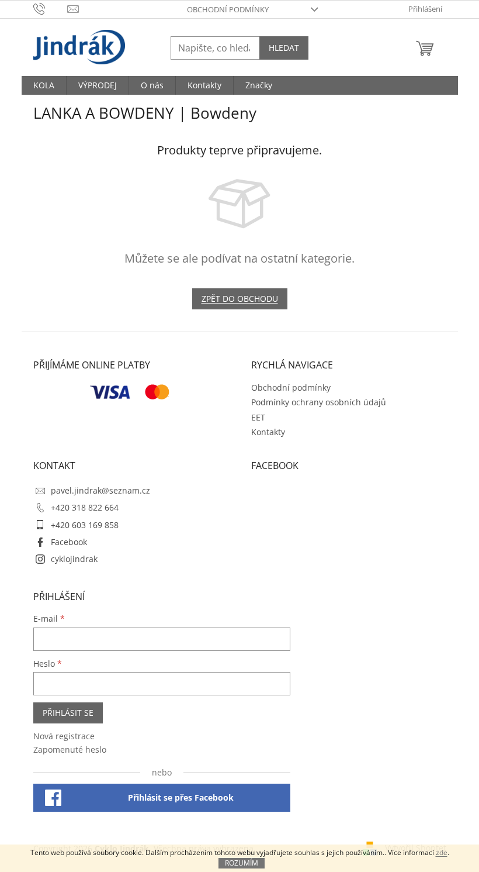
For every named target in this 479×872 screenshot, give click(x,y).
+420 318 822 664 (85, 507)
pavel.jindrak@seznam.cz (100, 490)
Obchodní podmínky (228, 9)
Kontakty (268, 431)
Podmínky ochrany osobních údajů (318, 402)
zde (441, 852)
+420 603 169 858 (85, 524)
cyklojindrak (74, 558)
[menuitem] (44, 85)
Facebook (69, 541)
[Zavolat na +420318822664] (50, 8)
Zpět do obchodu (240, 298)
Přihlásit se (68, 712)
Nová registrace (64, 736)
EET (258, 417)
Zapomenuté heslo (69, 749)
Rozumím (241, 863)
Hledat (284, 47)
